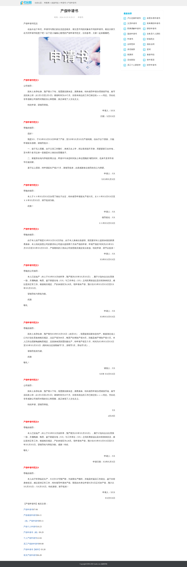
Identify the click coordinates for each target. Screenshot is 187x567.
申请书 (63, 3)
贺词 (149, 49)
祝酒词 (130, 55)
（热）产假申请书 (31, 521)
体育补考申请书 (153, 18)
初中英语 (150, 60)
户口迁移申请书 (134, 18)
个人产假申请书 (30, 538)
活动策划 (131, 60)
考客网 (46, 3)
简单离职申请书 (153, 23)
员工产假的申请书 (31, 544)
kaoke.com (97, 564)
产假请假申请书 (30, 515)
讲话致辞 (131, 49)
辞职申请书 (151, 29)
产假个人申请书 (30, 527)
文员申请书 (132, 23)
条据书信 (55, 3)
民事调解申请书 (134, 29)
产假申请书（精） (31, 532)
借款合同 (150, 44)
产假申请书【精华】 (32, 549)
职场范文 (150, 39)
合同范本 (131, 44)
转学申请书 (151, 65)
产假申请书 (28, 509)
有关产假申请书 (30, 555)
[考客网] (26, 3)
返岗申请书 (132, 34)
